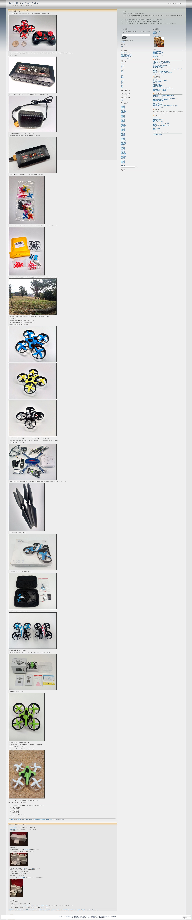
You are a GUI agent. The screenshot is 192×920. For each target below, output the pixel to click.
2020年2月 (123, 108)
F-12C (14, 827)
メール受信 (124, 29)
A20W (122, 62)
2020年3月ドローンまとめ (126, 52)
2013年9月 (123, 133)
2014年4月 (123, 129)
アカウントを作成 (156, 31)
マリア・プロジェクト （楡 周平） (160, 80)
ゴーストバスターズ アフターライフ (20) (161, 62)
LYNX (72, 909)
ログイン (155, 32)
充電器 (51, 819)
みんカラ (157, 116)
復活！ (154, 129)
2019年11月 (123, 111)
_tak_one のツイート (157, 134)
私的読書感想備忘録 (157, 53)
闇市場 (122, 77)
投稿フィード (156, 33)
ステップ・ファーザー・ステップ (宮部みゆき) (163, 88)
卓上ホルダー (83, 909)
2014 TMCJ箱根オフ (157, 128)
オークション (22, 877)
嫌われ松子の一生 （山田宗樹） (160, 90)
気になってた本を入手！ (158, 121)
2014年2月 (123, 132)
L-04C (34, 905)
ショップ (39, 909)
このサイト (180, 3)
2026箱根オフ (156, 118)
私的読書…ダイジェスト (158, 55)
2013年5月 (123, 137)
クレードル (35, 909)
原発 (122, 81)
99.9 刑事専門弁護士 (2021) (158, 66)
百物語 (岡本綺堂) (156, 84)
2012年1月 (123, 152)
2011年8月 (123, 158)
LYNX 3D (42, 905)
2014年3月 (123, 130)
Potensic (43, 819)
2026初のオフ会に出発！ (158, 119)
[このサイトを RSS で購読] (153, 59)
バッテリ (31, 819)
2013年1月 (123, 139)
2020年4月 (123, 106)
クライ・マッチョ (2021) (158, 67)
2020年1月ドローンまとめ (126, 55)
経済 (122, 71)
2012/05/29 (11, 909)
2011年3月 (123, 164)
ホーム (170, 3)
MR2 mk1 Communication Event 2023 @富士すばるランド (165, 98)
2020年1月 (123, 110)
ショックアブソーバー (157, 104)
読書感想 (157, 77)
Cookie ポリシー (101, 917)
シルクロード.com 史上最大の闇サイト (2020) (162, 72)
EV (121, 74)
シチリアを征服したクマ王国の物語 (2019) (161, 65)
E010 (122, 72)
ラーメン (122, 69)
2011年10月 (123, 156)
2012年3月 (123, 149)
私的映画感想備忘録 (157, 51)
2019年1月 (123, 120)
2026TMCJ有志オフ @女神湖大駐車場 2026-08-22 (163, 95)
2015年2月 (123, 123)
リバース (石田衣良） (157, 81)
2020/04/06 (11, 819)
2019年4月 (123, 117)
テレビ (122, 66)
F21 (33, 868)
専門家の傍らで (156, 56)
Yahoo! (156, 110)
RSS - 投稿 (123, 41)
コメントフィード (156, 35)
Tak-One (19, 819)
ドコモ (42, 909)
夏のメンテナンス (156, 124)
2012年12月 (123, 140)
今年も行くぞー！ (156, 120)
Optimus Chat (30, 905)
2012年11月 (123, 142)
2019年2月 (123, 119)
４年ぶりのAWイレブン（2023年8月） (161, 99)
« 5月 (122, 100)
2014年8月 (123, 126)
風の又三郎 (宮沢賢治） (158, 86)
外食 (122, 82)
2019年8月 (123, 112)
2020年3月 (123, 107)
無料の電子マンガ (156, 79)
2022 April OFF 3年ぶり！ (158, 107)
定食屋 (122, 83)
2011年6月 (123, 161)
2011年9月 (123, 157)
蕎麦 (122, 76)
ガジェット (24, 909)
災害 (122, 70)
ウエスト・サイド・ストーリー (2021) (161, 61)
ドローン (23, 819)
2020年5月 (123, 105)
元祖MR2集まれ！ (159, 93)
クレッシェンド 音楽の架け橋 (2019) (160, 71)
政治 (122, 85)
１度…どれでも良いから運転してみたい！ (161, 125)
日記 (27, 909)
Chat (53, 909)
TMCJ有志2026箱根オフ (158, 96)
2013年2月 (123, 138)
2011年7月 (123, 160)
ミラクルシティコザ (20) (158, 63)
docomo (11, 827)
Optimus (75, 909)
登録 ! (124, 37)
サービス (122, 65)
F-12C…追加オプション (17, 824)
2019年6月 (123, 115)
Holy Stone (39, 819)
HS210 (122, 80)
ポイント (49, 909)
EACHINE (35, 819)
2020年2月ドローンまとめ (126, 54)
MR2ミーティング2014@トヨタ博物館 (161, 123)
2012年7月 (123, 146)
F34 (24, 868)
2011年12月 (123, 153)
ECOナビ (59, 909)
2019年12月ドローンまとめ (18, 11)
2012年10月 (123, 143)
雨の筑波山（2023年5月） (158, 100)
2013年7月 (123, 135)
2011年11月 (123, 155)
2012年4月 (123, 148)
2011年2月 (123, 165)
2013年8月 (123, 134)
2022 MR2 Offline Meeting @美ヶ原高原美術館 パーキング (165, 105)
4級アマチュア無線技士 (125, 58)
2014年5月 (123, 128)
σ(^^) (174, 3)
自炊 (122, 75)
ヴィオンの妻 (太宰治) (157, 85)
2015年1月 (123, 124)
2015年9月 (123, 121)
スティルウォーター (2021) (158, 74)
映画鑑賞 (157, 59)
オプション (30, 909)
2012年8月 (123, 144)
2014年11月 (123, 125)
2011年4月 (123, 162)
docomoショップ (13, 829)
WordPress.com (156, 36)
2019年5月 (123, 116)
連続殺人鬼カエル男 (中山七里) (159, 89)
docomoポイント (27, 849)
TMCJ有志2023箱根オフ (158, 101)
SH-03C (46, 905)
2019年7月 (123, 114)
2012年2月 (123, 151)
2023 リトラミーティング (158, 103)
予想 (122, 87)
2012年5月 (123, 147)
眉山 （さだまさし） (157, 82)
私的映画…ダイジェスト (158, 52)
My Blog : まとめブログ (24, 2)
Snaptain (47, 819)
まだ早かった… (156, 126)
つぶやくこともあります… (161, 132)
